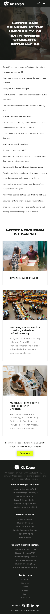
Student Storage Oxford (25, 489)
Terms (25, 587)
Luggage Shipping (25, 534)
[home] (13, 3)
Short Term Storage (25, 526)
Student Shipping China (25, 549)
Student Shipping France (25, 560)
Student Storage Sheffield (25, 507)
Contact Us (25, 598)
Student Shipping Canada (25, 557)
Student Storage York (25, 496)
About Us (25, 583)
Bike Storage (25, 537)
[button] (43, 3)
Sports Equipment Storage (25, 530)
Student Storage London (25, 504)
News (25, 594)
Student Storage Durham (25, 500)
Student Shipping (25, 523)
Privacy (25, 590)
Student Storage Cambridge (25, 493)
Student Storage (25, 519)
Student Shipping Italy (25, 564)
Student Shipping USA (25, 553)
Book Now (25, 453)
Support (25, 579)
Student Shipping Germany (25, 567)
